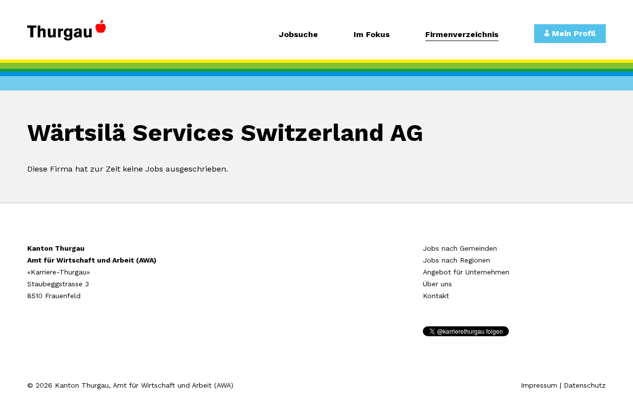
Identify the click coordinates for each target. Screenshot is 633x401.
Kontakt (436, 296)
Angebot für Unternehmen (466, 272)
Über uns (437, 284)
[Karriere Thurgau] (94, 34)
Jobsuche (298, 35)
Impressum (539, 385)
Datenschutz (585, 385)
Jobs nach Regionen (456, 260)
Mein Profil (572, 33)
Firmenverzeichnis (461, 35)
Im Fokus (372, 35)
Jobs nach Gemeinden (460, 248)
